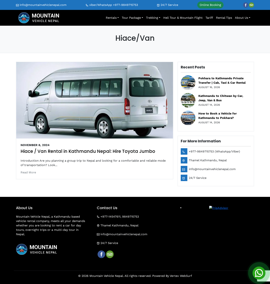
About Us (241, 17)
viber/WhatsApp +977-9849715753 (113, 5)
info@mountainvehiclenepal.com (42, 5)
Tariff (209, 17)
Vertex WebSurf (181, 276)
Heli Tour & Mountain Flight (183, 17)
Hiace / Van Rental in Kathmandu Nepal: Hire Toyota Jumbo (88, 151)
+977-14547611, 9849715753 (119, 216)
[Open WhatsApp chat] (259, 273)
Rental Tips (224, 17)
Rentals (111, 17)
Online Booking (210, 5)
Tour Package (131, 17)
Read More (28, 172)
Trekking (152, 17)
